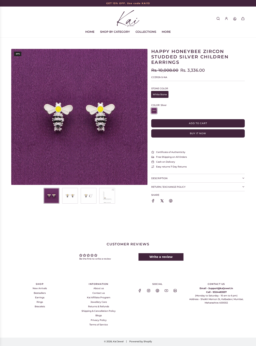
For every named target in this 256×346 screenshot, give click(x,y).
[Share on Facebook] (153, 201)
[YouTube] (166, 290)
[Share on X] (162, 201)
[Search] (218, 18)
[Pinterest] (157, 290)
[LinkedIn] (175, 290)
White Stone (160, 94)
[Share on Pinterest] (171, 201)
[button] (14, 117)
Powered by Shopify (140, 341)
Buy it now (198, 133)
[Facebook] (140, 290)
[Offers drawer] (235, 18)
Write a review (161, 257)
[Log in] (226, 18)
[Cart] (243, 18)
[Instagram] (148, 290)
